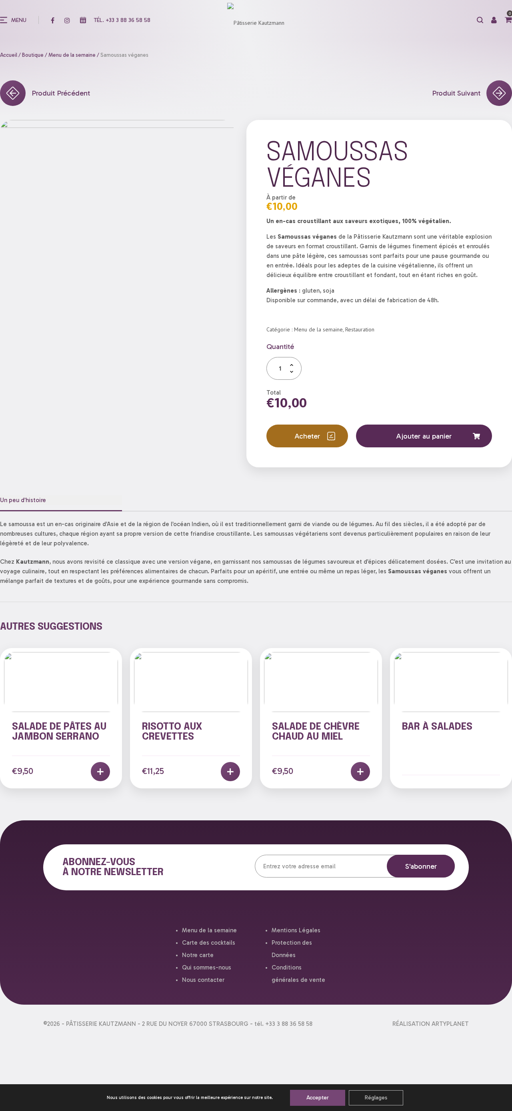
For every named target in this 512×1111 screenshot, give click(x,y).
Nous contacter (203, 979)
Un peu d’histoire (23, 500)
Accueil (8, 55)
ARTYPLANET (450, 1023)
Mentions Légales (296, 930)
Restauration (359, 329)
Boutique (33, 55)
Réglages (376, 1097)
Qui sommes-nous (206, 967)
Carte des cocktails (208, 942)
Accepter (317, 1097)
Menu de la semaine (72, 55)
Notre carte (198, 955)
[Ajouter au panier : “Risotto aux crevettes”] (230, 771)
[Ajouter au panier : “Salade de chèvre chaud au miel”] (360, 771)
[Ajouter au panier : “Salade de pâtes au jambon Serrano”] (100, 771)
